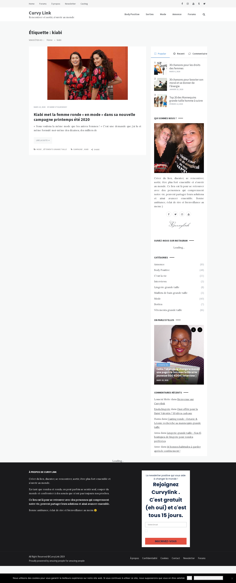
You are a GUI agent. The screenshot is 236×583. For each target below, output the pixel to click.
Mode (163, 14)
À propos (55, 3)
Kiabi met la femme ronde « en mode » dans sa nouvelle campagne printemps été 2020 (84, 117)
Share (97, 149)
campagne (78, 149)
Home (32, 3)
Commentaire (199, 53)
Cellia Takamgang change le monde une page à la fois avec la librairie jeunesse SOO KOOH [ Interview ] (178, 372)
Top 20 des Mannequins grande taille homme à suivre (186, 99)
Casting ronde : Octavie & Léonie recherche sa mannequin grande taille (177, 423)
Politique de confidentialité (208, 578)
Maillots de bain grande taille (171, 292)
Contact (176, 558)
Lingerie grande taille (166, 287)
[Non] (232, 578)
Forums (43, 3)
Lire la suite (42, 140)
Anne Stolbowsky (58, 107)
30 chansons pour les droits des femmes (184, 66)
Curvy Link (40, 13)
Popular (162, 53)
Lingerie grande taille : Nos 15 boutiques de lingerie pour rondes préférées (177, 437)
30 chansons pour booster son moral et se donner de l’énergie (186, 83)
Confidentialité (149, 558)
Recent (181, 53)
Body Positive (132, 14)
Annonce (176, 14)
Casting (84, 3)
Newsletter (70, 3)
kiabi (86, 149)
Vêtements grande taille (55, 149)
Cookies (165, 558)
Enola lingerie (162, 409)
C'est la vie (160, 275)
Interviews (160, 281)
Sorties (150, 14)
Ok (189, 578)
